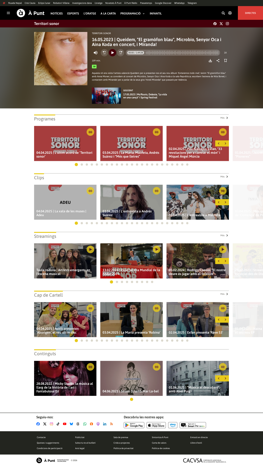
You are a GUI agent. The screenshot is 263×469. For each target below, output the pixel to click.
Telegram (192, 3)
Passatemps (146, 3)
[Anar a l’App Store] (156, 425)
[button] (76, 164)
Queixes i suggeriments (48, 443)
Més (222, 117)
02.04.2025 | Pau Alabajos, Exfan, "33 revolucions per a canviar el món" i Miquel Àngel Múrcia (195, 152)
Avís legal (79, 448)
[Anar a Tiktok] (59, 424)
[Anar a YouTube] (65, 424)
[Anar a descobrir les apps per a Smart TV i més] (193, 425)
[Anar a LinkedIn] (105, 424)
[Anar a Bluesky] (72, 424)
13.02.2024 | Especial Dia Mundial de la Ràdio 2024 (131, 272)
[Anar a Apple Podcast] (98, 424)
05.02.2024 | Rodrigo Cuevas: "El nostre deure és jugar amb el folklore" (197, 272)
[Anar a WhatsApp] (85, 424)
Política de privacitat (123, 448)
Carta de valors (159, 443)
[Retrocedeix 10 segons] (104, 52)
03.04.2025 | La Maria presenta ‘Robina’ (131, 332)
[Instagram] (227, 23)
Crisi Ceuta (30, 3)
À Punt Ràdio (130, 3)
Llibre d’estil (196, 443)
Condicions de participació (49, 448)
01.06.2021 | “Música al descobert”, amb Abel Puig (194, 389)
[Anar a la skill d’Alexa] (172, 425)
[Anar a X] (45, 424)
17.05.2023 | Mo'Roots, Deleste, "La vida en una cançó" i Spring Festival (145, 96)
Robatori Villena (61, 3)
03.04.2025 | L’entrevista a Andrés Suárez (127, 213)
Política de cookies (161, 448)
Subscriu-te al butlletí (85, 443)
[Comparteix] (218, 60)
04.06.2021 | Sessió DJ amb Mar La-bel (131, 391)
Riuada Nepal (15, 3)
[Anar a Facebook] (38, 424)
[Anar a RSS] (112, 424)
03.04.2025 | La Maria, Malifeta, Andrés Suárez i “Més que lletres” (131, 154)
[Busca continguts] (223, 13)
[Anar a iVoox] (92, 424)
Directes (250, 13)
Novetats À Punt (113, 3)
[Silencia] (95, 52)
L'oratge (98, 3)
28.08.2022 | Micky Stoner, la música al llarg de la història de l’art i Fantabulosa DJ (64, 387)
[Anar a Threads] (79, 424)
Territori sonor (46, 23)
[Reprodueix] (112, 52)
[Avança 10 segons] (120, 52)
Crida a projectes (122, 443)
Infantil (156, 13)
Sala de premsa (121, 437)
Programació (130, 13)
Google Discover (163, 3)
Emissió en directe (199, 437)
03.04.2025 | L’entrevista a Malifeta (194, 215)
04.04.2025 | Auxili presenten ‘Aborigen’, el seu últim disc (57, 330)
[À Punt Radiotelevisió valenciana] (52, 460)
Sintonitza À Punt (160, 437)
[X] (221, 23)
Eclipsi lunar (44, 3)
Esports (73, 13)
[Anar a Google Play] (134, 425)
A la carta (108, 13)
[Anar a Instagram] (52, 424)
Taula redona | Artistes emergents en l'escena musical (63, 272)
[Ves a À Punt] (30, 13)
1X (225, 52)
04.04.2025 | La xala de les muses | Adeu (61, 213)
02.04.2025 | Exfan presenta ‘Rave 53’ (196, 332)
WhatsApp (179, 3)
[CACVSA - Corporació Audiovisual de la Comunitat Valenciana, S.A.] (205, 460)
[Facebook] (215, 23)
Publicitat (79, 437)
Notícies (57, 13)
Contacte (41, 437)
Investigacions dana (82, 3)
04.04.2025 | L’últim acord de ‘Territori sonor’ (64, 154)
